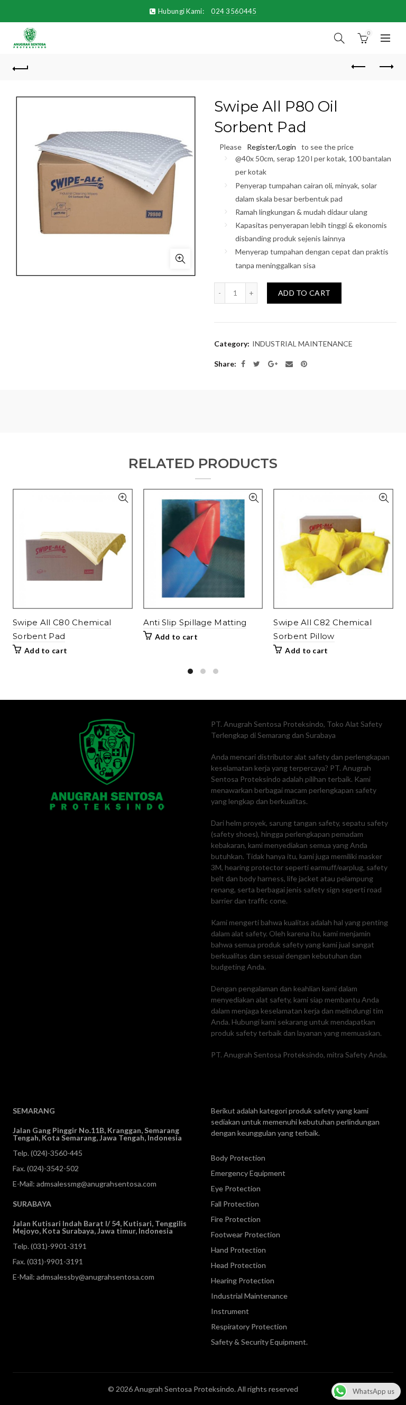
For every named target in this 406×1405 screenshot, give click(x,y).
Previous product (359, 67)
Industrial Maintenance (249, 1295)
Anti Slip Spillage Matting (195, 622)
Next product (385, 67)
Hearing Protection (242, 1280)
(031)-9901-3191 (59, 1246)
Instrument (230, 1311)
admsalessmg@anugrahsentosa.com (96, 1183)
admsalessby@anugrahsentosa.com (95, 1276)
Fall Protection (235, 1203)
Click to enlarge (180, 259)
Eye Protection (236, 1188)
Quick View (123, 498)
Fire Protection (236, 1219)
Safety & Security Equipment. (259, 1341)
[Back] (20, 67)
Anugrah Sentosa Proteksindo (184, 1388)
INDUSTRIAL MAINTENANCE (302, 343)
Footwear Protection (245, 1234)
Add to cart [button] (45, 650)
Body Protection (238, 1157)
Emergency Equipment (248, 1173)
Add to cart (304, 292)
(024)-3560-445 (56, 1152)
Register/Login (271, 146)
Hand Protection (238, 1249)
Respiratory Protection (249, 1326)
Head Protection (238, 1265)
